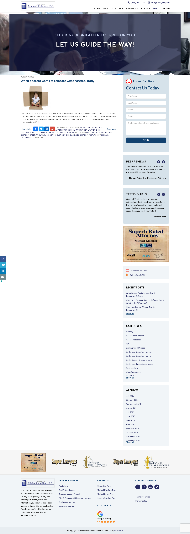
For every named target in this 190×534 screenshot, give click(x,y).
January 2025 (132, 432)
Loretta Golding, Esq (106, 498)
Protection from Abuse (63, 133)
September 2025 (133, 404)
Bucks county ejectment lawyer (140, 364)
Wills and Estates (66, 506)
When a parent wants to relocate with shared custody (57, 81)
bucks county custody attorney (139, 352)
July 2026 (130, 396)
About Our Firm (104, 486)
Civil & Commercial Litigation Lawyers (75, 498)
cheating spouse (133, 372)
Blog (155, 8)
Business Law (132, 368)
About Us (108, 8)
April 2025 (130, 424)
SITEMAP (118, 530)
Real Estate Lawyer (67, 490)
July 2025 (130, 412)
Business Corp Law (67, 502)
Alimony (129, 331)
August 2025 (132, 408)
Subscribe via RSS (137, 275)
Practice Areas (127, 8)
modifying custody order (59, 135)
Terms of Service (142, 497)
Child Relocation (94, 133)
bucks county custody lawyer (80, 130)
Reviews (145, 8)
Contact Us (104, 505)
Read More (111, 129)
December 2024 (133, 436)
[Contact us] (3, 277)
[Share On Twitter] (3, 265)
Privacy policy (141, 501)
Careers (165, 8)
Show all (130, 313)
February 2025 (132, 428)
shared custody (80, 135)
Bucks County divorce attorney (139, 360)
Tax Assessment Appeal (69, 494)
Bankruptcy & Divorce (135, 348)
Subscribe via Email (138, 270)
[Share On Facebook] (3, 259)
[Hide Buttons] (1, 282)
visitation (93, 135)
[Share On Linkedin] (3, 271)
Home (97, 8)
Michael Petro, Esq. (105, 494)
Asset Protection (133, 339)
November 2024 (133, 440)
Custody (36, 133)
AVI (127, 344)
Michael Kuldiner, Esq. (106, 490)
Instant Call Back (143, 81)
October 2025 (132, 400)
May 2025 (130, 420)
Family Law (46, 133)
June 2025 (130, 416)
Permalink (26, 129)
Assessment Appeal (135, 335)
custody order (28, 135)
